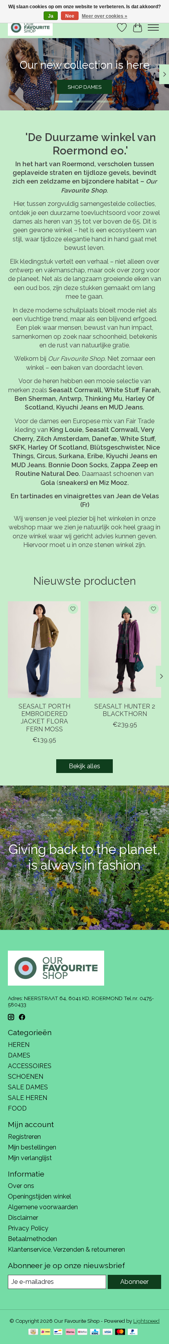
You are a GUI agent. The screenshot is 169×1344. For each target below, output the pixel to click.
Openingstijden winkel (39, 1196)
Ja (50, 16)
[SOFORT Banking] (70, 1332)
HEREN (18, 1044)
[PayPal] (133, 1332)
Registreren (24, 1136)
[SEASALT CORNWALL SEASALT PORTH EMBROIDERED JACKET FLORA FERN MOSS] (44, 649)
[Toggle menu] (153, 27)
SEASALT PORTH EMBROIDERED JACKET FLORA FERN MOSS (44, 718)
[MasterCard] (120, 1332)
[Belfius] (82, 1332)
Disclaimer (23, 1217)
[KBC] (95, 1332)
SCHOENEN (25, 1076)
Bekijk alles (84, 766)
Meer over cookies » (104, 16)
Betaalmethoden (32, 1239)
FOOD (17, 1108)
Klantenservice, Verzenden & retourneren (66, 1249)
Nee (69, 16)
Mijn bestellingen (32, 1147)
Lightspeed (146, 1321)
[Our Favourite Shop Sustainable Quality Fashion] (30, 27)
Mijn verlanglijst (30, 1158)
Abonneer (134, 1281)
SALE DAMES (28, 1087)
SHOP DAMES (84, 86)
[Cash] (33, 1332)
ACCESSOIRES (29, 1066)
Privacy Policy (28, 1228)
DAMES (19, 1055)
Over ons (21, 1186)
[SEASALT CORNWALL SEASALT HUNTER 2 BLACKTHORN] (124, 649)
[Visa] (108, 1332)
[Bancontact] (58, 1332)
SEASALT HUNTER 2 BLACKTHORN (124, 710)
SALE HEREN (27, 1098)
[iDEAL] (45, 1332)
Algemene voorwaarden (43, 1207)
